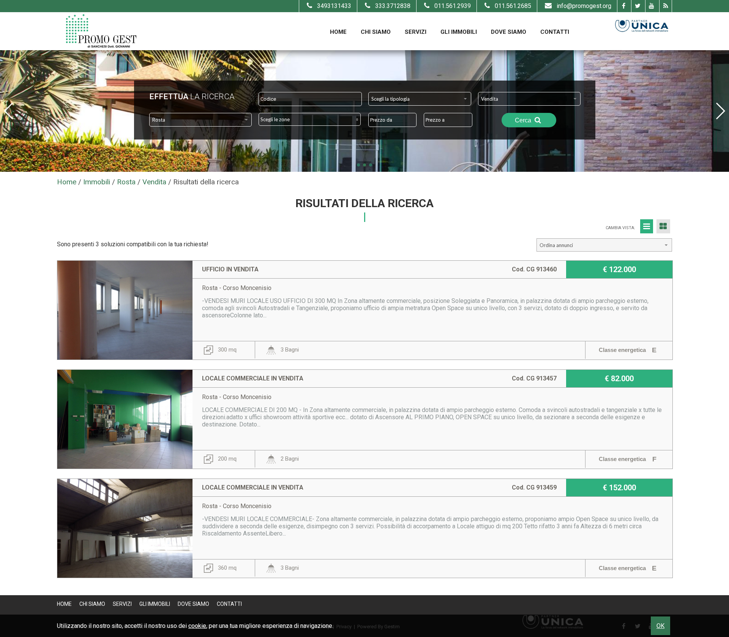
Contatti (554, 32)
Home (338, 32)
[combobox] (419, 99)
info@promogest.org (584, 6)
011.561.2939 (452, 6)
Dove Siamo (508, 32)
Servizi (415, 32)
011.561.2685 (513, 6)
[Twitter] (637, 6)
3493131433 (334, 6)
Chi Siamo (376, 32)
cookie (197, 625)
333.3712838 (392, 6)
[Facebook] (623, 6)
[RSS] (665, 6)
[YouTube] (651, 6)
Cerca (524, 120)
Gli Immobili (458, 32)
